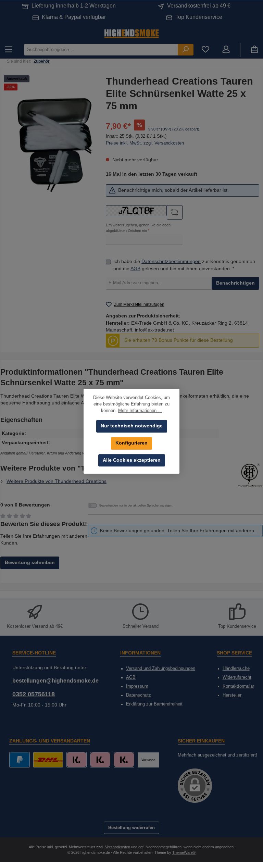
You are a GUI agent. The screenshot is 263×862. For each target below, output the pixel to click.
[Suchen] (185, 49)
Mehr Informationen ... (140, 410)
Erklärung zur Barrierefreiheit (154, 704)
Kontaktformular (238, 686)
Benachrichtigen (235, 283)
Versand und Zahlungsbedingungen (160, 668)
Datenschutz (138, 695)
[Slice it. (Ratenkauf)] (76, 759)
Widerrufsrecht (237, 677)
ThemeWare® (184, 852)
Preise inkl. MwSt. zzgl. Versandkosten (145, 143)
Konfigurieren (131, 443)
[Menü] (8, 50)
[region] (55, 145)
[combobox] (101, 49)
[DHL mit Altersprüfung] (48, 759)
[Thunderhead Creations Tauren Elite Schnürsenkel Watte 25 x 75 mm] (55, 145)
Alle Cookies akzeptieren (132, 460)
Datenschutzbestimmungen (171, 261)
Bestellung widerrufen (131, 827)
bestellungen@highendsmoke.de (55, 680)
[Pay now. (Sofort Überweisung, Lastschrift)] (100, 759)
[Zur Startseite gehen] (131, 33)
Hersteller (232, 695)
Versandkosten (117, 847)
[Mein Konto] (226, 50)
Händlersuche (236, 668)
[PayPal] (19, 759)
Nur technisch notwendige (132, 425)
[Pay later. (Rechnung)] (124, 759)
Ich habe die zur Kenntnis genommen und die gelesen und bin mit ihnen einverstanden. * (184, 265)
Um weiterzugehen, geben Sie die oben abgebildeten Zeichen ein (138, 228)
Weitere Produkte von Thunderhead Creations (57, 481)
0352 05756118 (33, 694)
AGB (135, 268)
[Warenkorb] (254, 50)
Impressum (137, 686)
